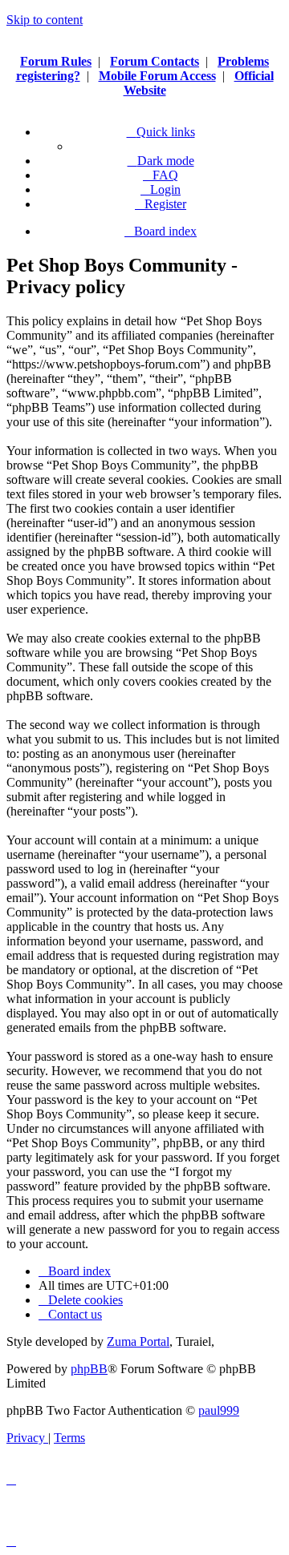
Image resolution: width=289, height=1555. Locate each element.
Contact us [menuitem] (75, 1314)
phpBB (89, 1369)
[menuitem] (160, 175)
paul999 (218, 1410)
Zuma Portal (138, 1341)
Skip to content (44, 19)
